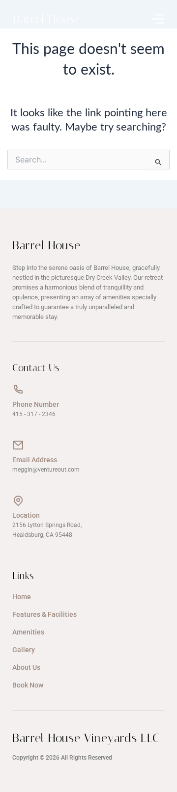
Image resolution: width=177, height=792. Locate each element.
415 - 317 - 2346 (34, 414)
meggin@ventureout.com (46, 469)
